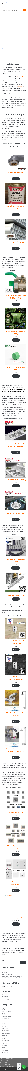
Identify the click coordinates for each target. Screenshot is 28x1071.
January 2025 (5, 998)
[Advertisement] (14, 33)
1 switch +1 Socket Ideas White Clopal (15, 883)
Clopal (3, 1009)
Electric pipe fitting (6, 1016)
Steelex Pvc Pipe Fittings (7, 974)
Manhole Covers (5, 1030)
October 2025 (5, 994)
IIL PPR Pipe (5, 1028)
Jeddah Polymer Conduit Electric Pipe (10, 971)
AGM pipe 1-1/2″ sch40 (16, 242)
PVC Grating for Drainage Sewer (16, 560)
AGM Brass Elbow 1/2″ (15, 172)
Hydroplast (4, 1025)
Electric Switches (6, 1018)
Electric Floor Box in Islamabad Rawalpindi (11, 977)
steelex (3, 1047)
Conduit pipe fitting (6, 1011)
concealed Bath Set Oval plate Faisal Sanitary (16, 642)
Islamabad (20, 76)
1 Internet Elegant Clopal (15, 812)
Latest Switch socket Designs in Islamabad (12, 976)
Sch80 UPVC (5, 1045)
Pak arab (4, 1031)
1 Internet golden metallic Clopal (16, 847)
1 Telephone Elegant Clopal (16, 918)
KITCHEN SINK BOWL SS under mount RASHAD (15, 445)
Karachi (20, 86)
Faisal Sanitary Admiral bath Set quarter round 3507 (15, 750)
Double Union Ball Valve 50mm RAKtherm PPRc (16, 297)
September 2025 (6, 996)
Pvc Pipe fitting (5, 1040)
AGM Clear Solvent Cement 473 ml (15, 207)
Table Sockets (5, 1050)
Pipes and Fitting (6, 1033)
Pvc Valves (4, 1042)
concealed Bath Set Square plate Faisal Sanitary (16, 678)
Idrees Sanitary (5, 1026)
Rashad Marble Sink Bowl (15, 513)
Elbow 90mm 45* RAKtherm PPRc (15, 333)
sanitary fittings (5, 1043)
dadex (3, 1013)
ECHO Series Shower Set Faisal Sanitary (15, 714)
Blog (3, 1008)
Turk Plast (4, 1054)
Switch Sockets (5, 1049)
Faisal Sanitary (5, 1020)
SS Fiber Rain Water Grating (15, 595)
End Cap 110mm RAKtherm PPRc (15, 369)
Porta (3, 1037)
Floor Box (4, 1021)
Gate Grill (4, 1023)
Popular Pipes (5, 1035)
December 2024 (5, 999)
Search (3, 960)
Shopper (13, 1069)
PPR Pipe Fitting (5, 1038)
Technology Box (5, 1052)
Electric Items (5, 1014)
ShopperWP (23, 1069)
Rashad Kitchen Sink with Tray (16, 480)
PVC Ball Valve (5, 972)
